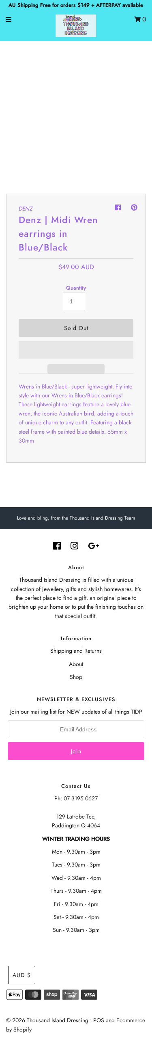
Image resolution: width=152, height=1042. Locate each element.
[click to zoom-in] (131, 62)
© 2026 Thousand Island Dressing (47, 1020)
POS (98, 1020)
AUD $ (22, 975)
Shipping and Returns (76, 651)
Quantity (76, 288)
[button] (76, 350)
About (76, 664)
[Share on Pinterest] (134, 207)
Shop (76, 677)
